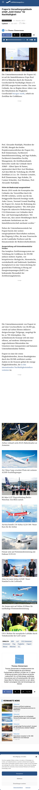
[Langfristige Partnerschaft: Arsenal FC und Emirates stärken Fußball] (7, 727)
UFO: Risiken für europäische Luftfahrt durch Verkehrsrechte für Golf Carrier (19, 634)
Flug (14, 644)
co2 (17, 641)
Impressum (28, 787)
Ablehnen (19, 778)
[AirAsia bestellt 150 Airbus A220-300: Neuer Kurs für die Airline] (19, 513)
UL (19, 647)
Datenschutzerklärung (18, 787)
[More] (34, 35)
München (13, 647)
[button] (36, 757)
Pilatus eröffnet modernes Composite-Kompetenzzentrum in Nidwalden (24, 708)
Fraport (29, 644)
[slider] (14, 40)
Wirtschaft (6, 20)
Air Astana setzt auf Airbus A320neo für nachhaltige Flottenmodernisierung (17, 607)
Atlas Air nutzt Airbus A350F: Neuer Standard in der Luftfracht (16, 580)
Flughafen (21, 644)
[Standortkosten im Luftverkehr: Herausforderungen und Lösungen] (7, 718)
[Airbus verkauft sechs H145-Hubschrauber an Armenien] (19, 432)
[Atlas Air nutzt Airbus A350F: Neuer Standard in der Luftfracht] (19, 568)
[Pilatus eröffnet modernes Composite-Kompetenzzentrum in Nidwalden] (7, 708)
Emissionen (6, 644)
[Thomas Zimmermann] (3, 30)
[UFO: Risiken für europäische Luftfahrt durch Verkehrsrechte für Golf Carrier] (19, 622)
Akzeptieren (19, 773)
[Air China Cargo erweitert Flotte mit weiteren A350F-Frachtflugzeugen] (19, 459)
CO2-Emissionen (26, 641)
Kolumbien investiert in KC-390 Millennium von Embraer (23, 736)
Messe (5, 647)
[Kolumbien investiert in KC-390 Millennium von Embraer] (7, 737)
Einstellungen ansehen (19, 783)
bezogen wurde (18, 93)
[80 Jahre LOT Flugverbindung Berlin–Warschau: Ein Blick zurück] (19, 486)
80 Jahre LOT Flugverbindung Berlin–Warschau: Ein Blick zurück (17, 498)
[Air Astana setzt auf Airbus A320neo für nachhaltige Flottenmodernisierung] (19, 595)
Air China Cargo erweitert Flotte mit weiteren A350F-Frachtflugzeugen (19, 471)
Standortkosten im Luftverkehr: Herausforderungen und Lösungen (25, 717)
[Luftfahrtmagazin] (14, 1)
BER (12, 641)
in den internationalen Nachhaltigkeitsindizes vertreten (17, 367)
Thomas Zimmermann (16, 30)
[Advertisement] (19, 121)
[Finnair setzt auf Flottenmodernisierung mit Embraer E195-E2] (19, 541)
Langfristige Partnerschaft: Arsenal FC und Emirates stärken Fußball (25, 727)
